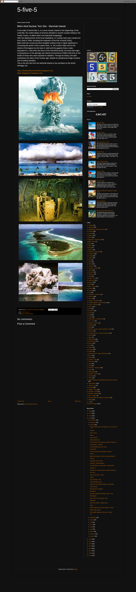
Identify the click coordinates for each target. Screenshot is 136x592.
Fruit (89, 292)
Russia (90, 357)
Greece (90, 298)
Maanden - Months (93, 323)
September (93, 517)
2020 (90, 544)
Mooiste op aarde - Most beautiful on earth (99, 329)
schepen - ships (92, 359)
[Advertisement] (49, 384)
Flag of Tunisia (101, 132)
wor (89, 401)
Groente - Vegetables (94, 300)
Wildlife (90, 399)
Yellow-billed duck (95, 440)
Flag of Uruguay (101, 201)
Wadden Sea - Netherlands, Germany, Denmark (103, 470)
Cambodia (91, 254)
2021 (90, 541)
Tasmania (92, 468)
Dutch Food (91, 280)
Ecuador (90, 282)
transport (90, 376)
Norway (90, 343)
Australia (90, 231)
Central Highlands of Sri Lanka (98, 447)
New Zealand (92, 341)
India (89, 308)
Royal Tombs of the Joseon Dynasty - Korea (101, 507)
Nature (90, 337)
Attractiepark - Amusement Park (96, 229)
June (91, 524)
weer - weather (92, 395)
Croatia (90, 270)
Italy (89, 315)
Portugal (90, 349)
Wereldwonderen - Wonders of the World (99, 397)
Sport (89, 365)
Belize (90, 237)
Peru (89, 345)
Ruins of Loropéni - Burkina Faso (99, 503)
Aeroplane (93, 491)
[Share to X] (53, 310)
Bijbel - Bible (91, 241)
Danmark (90, 272)
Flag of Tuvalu (100, 122)
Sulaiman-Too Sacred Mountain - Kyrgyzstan (102, 484)
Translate (100, 106)
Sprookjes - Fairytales (94, 367)
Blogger (75, 569)
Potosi (91, 435)
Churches (91, 266)
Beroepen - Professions (94, 239)
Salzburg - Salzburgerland (97, 463)
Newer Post (21, 401)
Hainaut (92, 458)
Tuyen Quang (93, 486)
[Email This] (49, 310)
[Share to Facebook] (55, 310)
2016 (90, 553)
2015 (90, 555)
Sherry (91, 477)
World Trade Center (95, 510)
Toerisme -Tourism (93, 374)
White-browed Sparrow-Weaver (105, 211)
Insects (90, 313)
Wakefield (92, 500)
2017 (90, 550)
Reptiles (90, 351)
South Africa (91, 361)
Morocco (90, 331)
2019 (90, 546)
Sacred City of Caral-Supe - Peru (99, 498)
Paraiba (92, 430)
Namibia (90, 335)
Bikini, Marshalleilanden (27, 313)
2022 (90, 539)
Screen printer (100, 181)
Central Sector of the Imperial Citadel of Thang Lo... (103, 442)
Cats (89, 260)
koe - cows (91, 321)
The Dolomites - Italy (95, 479)
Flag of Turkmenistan (102, 161)
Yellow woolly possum (96, 482)
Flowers (90, 288)
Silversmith (93, 449)
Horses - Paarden (93, 304)
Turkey (90, 378)
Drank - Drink (92, 278)
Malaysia (90, 325)
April (91, 529)
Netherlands (91, 339)
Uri (90, 514)
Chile (89, 262)
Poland (90, 347)
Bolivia (90, 245)
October (92, 424)
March (92, 531)
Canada (90, 256)
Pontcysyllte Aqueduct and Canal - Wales (101, 512)
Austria (90, 233)
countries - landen (93, 268)
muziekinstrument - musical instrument (98, 333)
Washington (93, 496)
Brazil (89, 247)
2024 (90, 415)
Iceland (90, 306)
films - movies (92, 286)
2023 (90, 418)
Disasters (90, 274)
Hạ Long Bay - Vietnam (96, 444)
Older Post (77, 401)
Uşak (91, 505)
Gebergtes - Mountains (94, 294)
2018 (90, 548)
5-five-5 (27, 9)
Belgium (90, 235)
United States (92, 383)
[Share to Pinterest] (57, 310)
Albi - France (93, 433)
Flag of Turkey (100, 171)
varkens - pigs (92, 385)
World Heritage (25, 312)
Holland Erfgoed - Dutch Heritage (97, 302)
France (90, 290)
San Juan (92, 472)
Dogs (89, 276)
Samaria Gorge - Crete (103, 142)
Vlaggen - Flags (92, 389)
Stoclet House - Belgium (96, 489)
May (91, 527)
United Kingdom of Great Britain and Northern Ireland (102, 380)
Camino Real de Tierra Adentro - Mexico (101, 451)
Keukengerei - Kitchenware (95, 319)
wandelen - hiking (93, 391)
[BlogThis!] (51, 310)
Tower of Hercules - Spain (97, 475)
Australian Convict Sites (96, 461)
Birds (89, 243)
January (92, 536)
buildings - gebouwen (94, 251)
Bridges (90, 249)
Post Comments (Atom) (31, 404)
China (90, 264)
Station (90, 369)
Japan (90, 317)
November (93, 422)
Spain (90, 363)
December (93, 420)
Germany (90, 296)
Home (49, 401)
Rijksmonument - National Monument (98, 353)
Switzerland (91, 371)
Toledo (92, 454)
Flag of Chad (100, 152)
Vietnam (90, 387)
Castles (90, 258)
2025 (90, 413)
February (92, 534)
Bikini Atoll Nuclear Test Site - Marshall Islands (102, 456)
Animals (90, 225)
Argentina (91, 227)
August (92, 520)
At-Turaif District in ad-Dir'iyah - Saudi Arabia (102, 465)
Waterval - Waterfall (93, 393)
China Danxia (93, 437)
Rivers (90, 355)
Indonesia (91, 310)
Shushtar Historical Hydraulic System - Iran (101, 493)
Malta (89, 327)
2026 (90, 411)
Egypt (89, 284)
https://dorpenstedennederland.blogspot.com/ (35, 71)
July (91, 522)
